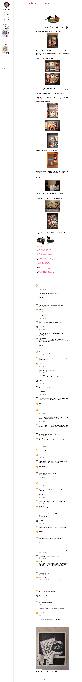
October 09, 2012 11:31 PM (42, 528)
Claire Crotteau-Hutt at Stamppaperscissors (46, 259)
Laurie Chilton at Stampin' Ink (43, 262)
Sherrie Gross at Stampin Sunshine (44, 258)
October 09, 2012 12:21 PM (42, 430)
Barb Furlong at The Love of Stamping (45, 246)
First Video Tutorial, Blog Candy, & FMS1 (48, 671)
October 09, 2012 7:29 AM (42, 306)
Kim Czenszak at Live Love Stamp (44, 248)
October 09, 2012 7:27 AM (42, 301)
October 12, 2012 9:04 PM (42, 620)
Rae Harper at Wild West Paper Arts (44, 264)
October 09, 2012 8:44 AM (42, 342)
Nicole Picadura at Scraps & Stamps (44, 249)
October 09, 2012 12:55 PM (42, 446)
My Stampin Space (40, 232)
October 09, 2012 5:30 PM (42, 469)
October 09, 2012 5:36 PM (42, 474)
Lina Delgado (41, 326)
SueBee (40, 363)
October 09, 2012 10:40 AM (43, 383)
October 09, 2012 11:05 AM (42, 394)
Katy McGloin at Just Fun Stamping (44, 263)
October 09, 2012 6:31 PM (42, 485)
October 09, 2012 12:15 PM (42, 421)
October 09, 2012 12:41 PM (42, 435)
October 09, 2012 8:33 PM (42, 497)
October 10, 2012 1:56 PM (42, 558)
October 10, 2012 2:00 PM (42, 569)
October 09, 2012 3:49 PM (42, 457)
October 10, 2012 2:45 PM (42, 574)
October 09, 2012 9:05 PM (42, 503)
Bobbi (40, 520)
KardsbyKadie (41, 338)
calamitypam (41, 309)
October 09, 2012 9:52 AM (42, 366)
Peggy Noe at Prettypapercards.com (45, 253)
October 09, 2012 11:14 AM (42, 400)
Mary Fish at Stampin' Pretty (43, 250)
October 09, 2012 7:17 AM (42, 289)
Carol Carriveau (41, 577)
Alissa (40, 548)
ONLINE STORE (39, 98)
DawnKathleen (41, 449)
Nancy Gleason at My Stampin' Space (45, 273)
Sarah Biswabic (41, 386)
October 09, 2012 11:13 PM (42, 523)
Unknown (40, 454)
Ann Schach (41, 571)
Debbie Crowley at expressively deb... (44, 255)
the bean (40, 600)
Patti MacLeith (41, 397)
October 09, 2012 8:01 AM (42, 318)
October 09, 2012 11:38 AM (42, 413)
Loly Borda (41, 482)
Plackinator (41, 351)
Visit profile (6, 19)
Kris (39, 292)
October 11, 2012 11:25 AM (42, 604)
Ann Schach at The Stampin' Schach (44, 267)
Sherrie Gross (41, 466)
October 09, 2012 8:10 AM (42, 329)
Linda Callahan (41, 380)
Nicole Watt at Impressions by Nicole (45, 268)
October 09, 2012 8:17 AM (42, 335)
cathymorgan (41, 443)
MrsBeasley (41, 488)
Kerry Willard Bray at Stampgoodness (45, 254)
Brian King (41, 297)
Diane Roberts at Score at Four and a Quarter (46, 260)
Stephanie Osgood (42, 595)
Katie (40, 403)
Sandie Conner (6, 9)
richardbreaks (41, 321)
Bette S (40, 531)
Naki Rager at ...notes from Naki (44, 257)
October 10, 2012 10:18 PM (42, 587)
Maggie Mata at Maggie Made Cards (44, 271)
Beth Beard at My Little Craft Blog (44, 251)
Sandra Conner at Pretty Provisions (44, 272)
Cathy (40, 438)
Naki (40, 409)
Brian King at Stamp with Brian (43, 266)
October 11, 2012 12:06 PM (42, 615)
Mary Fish (40, 432)
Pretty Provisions (41, 3)
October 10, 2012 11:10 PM (42, 592)
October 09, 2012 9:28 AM (42, 360)
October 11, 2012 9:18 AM (42, 598)
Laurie (40, 583)
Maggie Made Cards (59, 26)
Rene (40, 357)
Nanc (40, 561)
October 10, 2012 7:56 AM (42, 552)
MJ (39, 303)
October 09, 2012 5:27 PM (42, 463)
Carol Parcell (41, 460)
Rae (39, 471)
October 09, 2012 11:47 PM (42, 539)
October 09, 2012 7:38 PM (42, 491)
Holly (40, 285)
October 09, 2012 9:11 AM (42, 354)
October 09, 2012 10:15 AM (42, 372)
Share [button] (27, 10)
